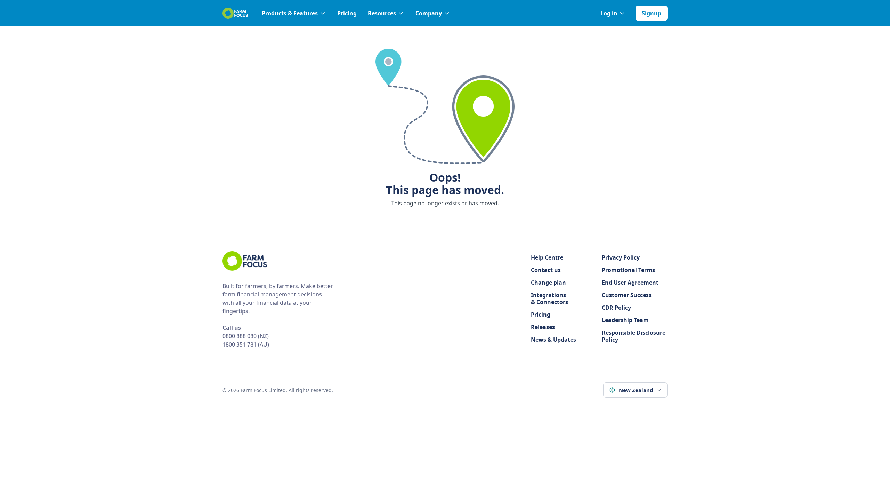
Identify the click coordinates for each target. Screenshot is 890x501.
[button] (294, 13)
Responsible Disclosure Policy (633, 336)
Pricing (347, 13)
